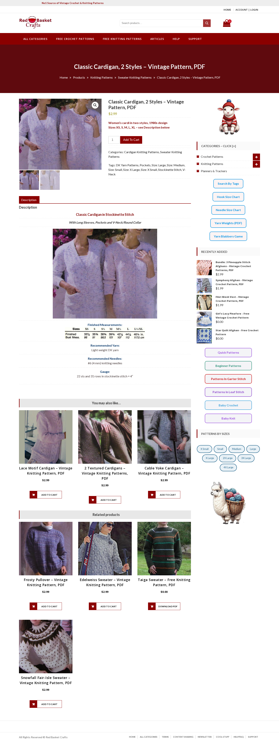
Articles (157, 39)
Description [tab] (28, 200)
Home (227, 9)
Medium (236, 448)
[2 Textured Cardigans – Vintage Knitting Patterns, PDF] (105, 437)
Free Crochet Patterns (75, 39)
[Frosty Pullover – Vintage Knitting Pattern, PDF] (46, 548)
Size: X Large (131, 169)
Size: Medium (175, 165)
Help (176, 39)
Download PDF (167, 606)
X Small (205, 448)
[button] (95, 105)
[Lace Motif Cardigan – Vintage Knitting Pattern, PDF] (46, 437)
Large (253, 448)
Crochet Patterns (212, 156)
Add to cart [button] (49, 494)
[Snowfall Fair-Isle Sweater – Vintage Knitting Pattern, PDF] (46, 646)
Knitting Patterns (212, 164)
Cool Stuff (222, 737)
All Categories (35, 39)
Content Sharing (183, 737)
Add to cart (131, 139)
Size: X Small (149, 169)
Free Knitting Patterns (122, 39)
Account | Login (247, 9)
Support (195, 39)
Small (220, 448)
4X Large (228, 467)
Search (207, 23)
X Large (210, 458)
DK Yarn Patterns (127, 165)
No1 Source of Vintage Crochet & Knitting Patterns (73, 3)
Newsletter (205, 737)
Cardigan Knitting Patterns (141, 152)
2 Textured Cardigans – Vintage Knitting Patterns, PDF (105, 473)
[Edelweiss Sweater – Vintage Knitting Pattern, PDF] (105, 548)
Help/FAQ (239, 737)
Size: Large (159, 165)
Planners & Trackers (214, 171)
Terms (165, 737)
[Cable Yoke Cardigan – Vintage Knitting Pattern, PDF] (164, 437)
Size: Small (115, 169)
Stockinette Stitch (169, 169)
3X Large (246, 458)
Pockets (145, 165)
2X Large (227, 458)
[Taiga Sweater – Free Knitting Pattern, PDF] (164, 548)
